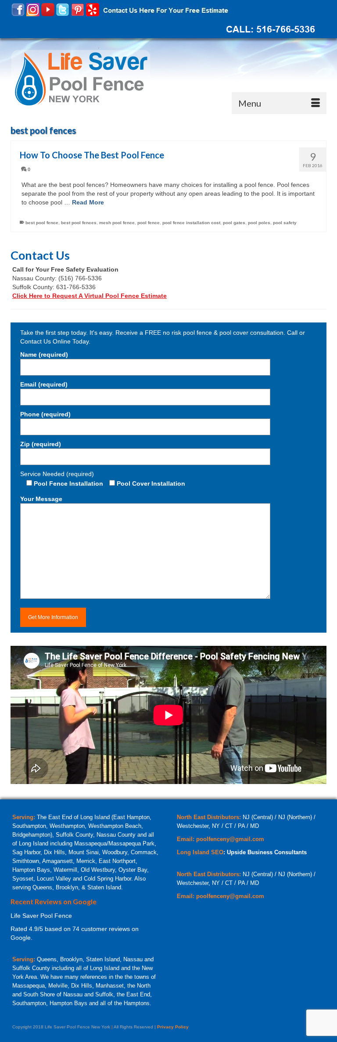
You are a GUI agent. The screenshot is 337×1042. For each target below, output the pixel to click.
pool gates (234, 222)
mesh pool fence (117, 222)
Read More (88, 202)
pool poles (259, 222)
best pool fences (79, 222)
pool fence (148, 222)
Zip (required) (40, 444)
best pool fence (41, 222)
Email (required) (44, 384)
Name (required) (44, 354)
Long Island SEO (200, 852)
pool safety (285, 222)
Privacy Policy (173, 1026)
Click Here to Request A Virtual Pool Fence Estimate (89, 295)
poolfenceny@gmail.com (230, 839)
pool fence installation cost (191, 222)
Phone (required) (45, 414)
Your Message (41, 498)
